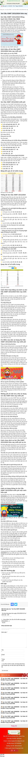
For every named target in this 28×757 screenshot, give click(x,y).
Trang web (2, 660)
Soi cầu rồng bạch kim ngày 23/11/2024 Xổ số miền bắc (13, 614)
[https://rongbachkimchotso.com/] (14, 4)
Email (2, 655)
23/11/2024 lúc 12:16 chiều (6, 616)
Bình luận (4, 632)
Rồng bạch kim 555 (6, 136)
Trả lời (3, 622)
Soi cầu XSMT (8, 9)
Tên (2, 650)
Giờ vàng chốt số (5, 134)
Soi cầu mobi (4, 138)
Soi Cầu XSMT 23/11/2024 (8, 21)
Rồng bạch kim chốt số (19, 592)
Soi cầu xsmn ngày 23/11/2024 (15, 228)
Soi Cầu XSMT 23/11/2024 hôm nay (14, 13)
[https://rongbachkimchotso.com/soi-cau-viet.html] (14, 39)
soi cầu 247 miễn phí (21, 346)
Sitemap (2, 756)
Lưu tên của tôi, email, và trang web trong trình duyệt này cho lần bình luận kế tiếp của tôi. (13, 665)
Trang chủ (2, 9)
